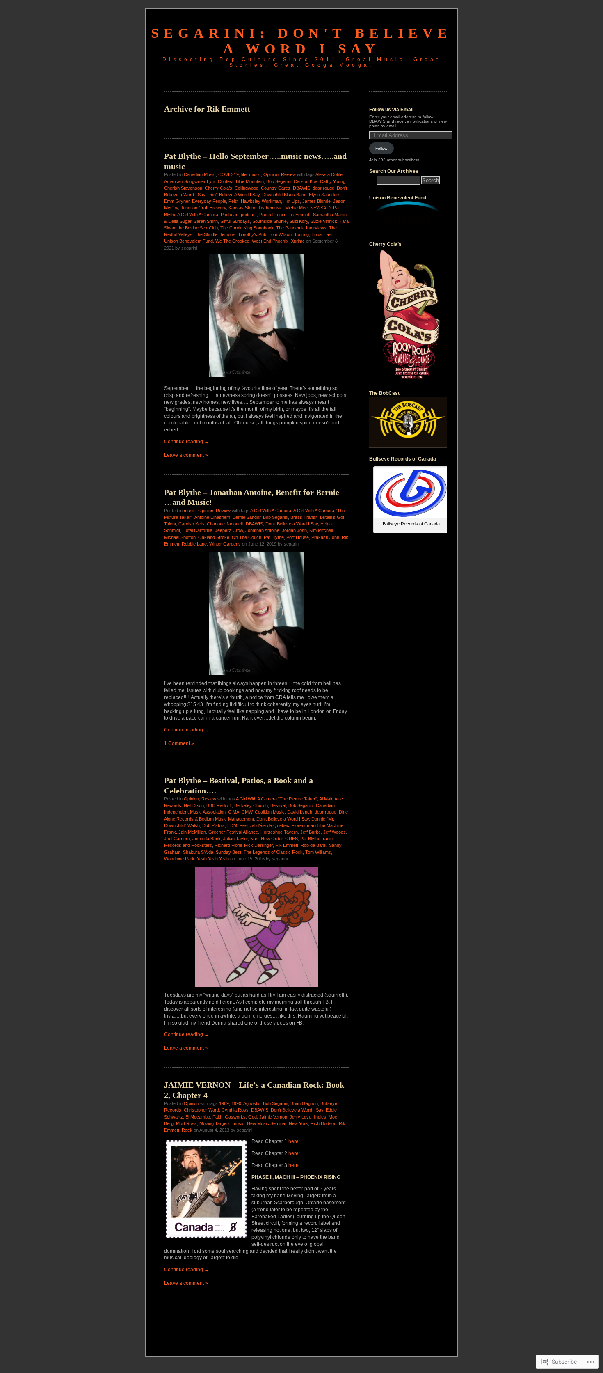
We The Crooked (232, 240)
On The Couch (246, 537)
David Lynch (299, 811)
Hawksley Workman (261, 201)
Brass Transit (303, 517)
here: (294, 1141)
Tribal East (322, 234)
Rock (187, 1130)
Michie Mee (296, 207)
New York (298, 1123)
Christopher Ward (201, 1109)
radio (328, 838)
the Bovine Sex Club (198, 227)
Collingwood (246, 188)
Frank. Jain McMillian (185, 832)
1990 (236, 1103)
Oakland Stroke (213, 537)
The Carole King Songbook (247, 227)
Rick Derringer (258, 845)
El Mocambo (197, 1116)
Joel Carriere (177, 838)
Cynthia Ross (235, 1109)
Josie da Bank (206, 838)
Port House (297, 537)
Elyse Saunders (324, 194)
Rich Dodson (323, 1123)
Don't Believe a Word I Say (291, 523)
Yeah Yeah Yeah (213, 858)
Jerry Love (300, 1116)
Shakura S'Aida (198, 852)
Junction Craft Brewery (203, 207)
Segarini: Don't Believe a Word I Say (301, 40)
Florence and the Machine (317, 825)
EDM (232, 825)
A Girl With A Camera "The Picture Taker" (276, 798)
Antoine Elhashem (212, 517)
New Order (272, 838)
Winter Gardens (225, 543)
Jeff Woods (334, 832)
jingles (320, 1116)
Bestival (278, 805)
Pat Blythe (274, 537)
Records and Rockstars (188, 845)
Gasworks (235, 1116)
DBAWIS (301, 188)
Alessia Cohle (329, 174)
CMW (247, 811)
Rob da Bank (314, 845)
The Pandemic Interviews (301, 227)
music (255, 174)
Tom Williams (318, 852)
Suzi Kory (298, 221)
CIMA (233, 811)
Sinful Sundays (235, 221)
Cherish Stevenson (183, 188)
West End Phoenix (270, 240)
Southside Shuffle (269, 221)
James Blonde (316, 201)
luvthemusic (271, 207)
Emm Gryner (177, 201)
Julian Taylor (235, 838)
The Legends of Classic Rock (273, 852)
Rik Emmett (299, 214)
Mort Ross (186, 1123)
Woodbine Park (179, 858)
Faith (217, 1116)
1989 (224, 1103)
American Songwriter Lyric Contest (198, 181)
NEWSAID (320, 207)
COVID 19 (228, 174)
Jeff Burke (310, 832)
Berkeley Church (251, 805)
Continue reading (186, 442)
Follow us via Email (391, 109)
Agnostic (251, 1103)
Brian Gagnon (304, 1103)
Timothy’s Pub (252, 234)
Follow (381, 148)
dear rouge (323, 188)
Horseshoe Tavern (279, 832)
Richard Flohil (228, 845)
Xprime (298, 240)
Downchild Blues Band (284, 194)
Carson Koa (305, 181)
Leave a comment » (186, 455)
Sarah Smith (206, 221)
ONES (291, 838)
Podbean (229, 214)
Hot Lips (291, 201)
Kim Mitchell (321, 530)
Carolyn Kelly (191, 523)
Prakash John (325, 537)
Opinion (271, 174)
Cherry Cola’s (218, 188)
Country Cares (275, 188)
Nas (254, 838)
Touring (301, 234)
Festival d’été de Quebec (264, 825)
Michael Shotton (180, 537)
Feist (233, 201)
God (252, 1116)
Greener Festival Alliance (233, 832)
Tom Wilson (280, 234)
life (244, 174)
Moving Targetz (214, 1123)
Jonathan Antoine (262, 530)
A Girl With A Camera (270, 510)
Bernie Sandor (246, 517)
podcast (249, 214)
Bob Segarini (278, 181)
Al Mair (325, 798)
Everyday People (209, 201)
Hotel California (197, 530)
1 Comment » (179, 743)
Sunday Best (228, 852)
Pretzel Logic (272, 214)
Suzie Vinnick (324, 221)
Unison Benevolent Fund (188, 240)
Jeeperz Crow (229, 530)
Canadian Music (200, 174)
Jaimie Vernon (273, 1116)
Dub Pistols (213, 825)
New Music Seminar (266, 1123)
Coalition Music (270, 811)
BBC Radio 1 (219, 805)
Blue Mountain (250, 181)
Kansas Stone (242, 207)
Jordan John (294, 530)
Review (288, 174)
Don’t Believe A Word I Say (234, 194)
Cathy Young (332, 181)
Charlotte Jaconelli (225, 523)
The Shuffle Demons (215, 234)
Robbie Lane (194, 543)
